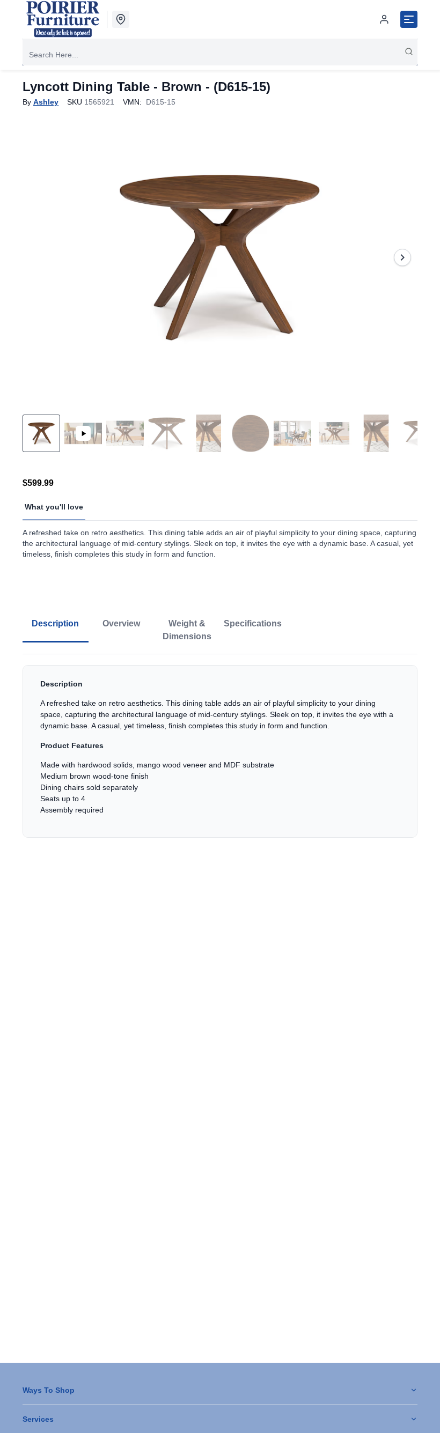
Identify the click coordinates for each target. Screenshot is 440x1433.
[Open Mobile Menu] (408, 19)
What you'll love (54, 507)
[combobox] (220, 54)
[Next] (402, 257)
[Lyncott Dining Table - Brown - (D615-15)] (220, 257)
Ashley (45, 102)
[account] (384, 19)
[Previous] (37, 257)
